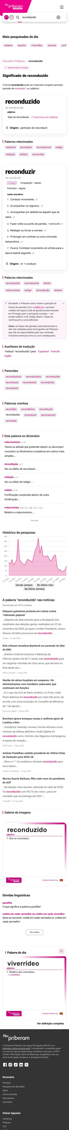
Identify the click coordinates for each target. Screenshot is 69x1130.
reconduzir (26, 147)
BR (11, 17)
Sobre (5, 1090)
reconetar (11, 420)
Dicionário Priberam (14, 61)
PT (6, 17)
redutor (24, 154)
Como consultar (10, 1094)
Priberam (7, 1122)
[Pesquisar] (18, 17)
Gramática (7, 1102)
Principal (6, 1083)
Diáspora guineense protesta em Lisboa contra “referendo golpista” (29, 613)
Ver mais (34, 520)
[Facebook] (5, 1066)
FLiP (5, 1126)
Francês (55, 351)
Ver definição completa (50, 1023)
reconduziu (12, 382)
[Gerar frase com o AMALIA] (36, 199)
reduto (47, 283)
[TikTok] (15, 1066)
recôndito (11, 409)
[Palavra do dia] (61, 951)
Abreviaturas (8, 1098)
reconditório (28, 409)
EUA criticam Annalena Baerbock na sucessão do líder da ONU (34, 647)
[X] (26, 1066)
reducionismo (12, 442)
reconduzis (12, 388)
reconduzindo (13, 376)
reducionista (13, 290)
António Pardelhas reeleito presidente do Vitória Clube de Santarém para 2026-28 (34, 755)
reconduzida (53, 376)
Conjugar (12, 183)
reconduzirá (29, 382)
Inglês (7, 355)
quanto (22, 45)
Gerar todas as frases (18, 67)
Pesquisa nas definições (14, 1087)
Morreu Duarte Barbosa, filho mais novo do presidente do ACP (34, 780)
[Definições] (58, 17)
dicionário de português (16, 1048)
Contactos (7, 1119)
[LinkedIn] (21, 1066)
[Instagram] (10, 1066)
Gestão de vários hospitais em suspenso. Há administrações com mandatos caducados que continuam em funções (29, 684)
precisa (52, 45)
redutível (11, 147)
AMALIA (39, 307)
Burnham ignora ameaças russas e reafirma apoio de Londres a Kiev (33, 720)
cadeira (8, 45)
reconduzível (44, 147)
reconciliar (38, 154)
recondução (43, 290)
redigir (59, 147)
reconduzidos (33, 376)
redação (10, 154)
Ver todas (34, 932)
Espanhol (43, 351)
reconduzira (47, 382)
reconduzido (13, 283)
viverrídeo (36, 45)
